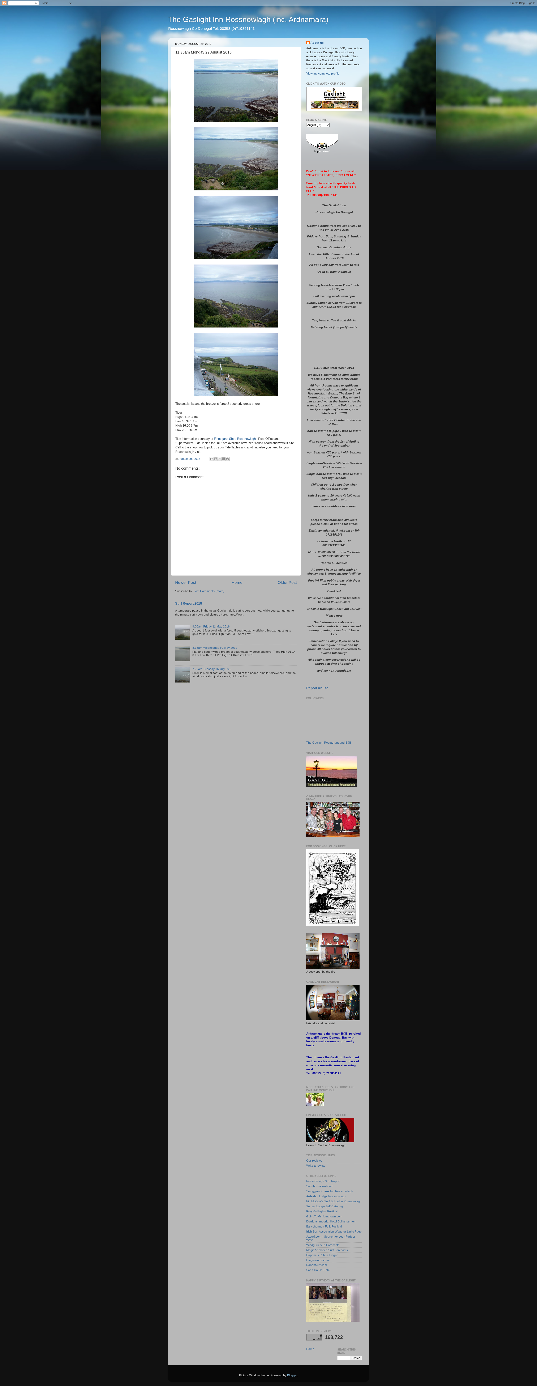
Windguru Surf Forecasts (322, 1245)
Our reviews (314, 1160)
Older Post (287, 582)
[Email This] (212, 459)
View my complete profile (322, 73)
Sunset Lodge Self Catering (324, 1206)
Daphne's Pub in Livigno (322, 1255)
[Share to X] (220, 459)
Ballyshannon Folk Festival (324, 1226)
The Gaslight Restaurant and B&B (328, 742)
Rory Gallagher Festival (322, 1211)
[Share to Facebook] (224, 459)
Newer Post (185, 582)
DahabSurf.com (316, 1265)
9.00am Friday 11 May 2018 (211, 626)
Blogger (292, 1375)
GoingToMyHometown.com (324, 1216)
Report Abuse (317, 688)
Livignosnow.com (317, 1260)
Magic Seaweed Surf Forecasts (327, 1250)
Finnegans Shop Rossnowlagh (235, 438)
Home (237, 582)
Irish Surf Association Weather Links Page (334, 1231)
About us (317, 42)
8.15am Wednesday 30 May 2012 (214, 647)
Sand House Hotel (318, 1270)
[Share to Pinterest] (227, 459)
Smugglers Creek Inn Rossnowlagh (329, 1191)
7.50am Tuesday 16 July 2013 (212, 669)
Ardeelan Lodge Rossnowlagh (326, 1196)
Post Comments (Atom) (208, 591)
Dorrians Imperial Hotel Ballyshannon (331, 1221)
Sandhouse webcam (319, 1186)
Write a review (315, 1165)
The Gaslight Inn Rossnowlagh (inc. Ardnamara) (248, 19)
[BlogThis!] (216, 459)
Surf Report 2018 (188, 603)
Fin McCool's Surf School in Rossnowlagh (333, 1201)
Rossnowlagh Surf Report (323, 1181)
